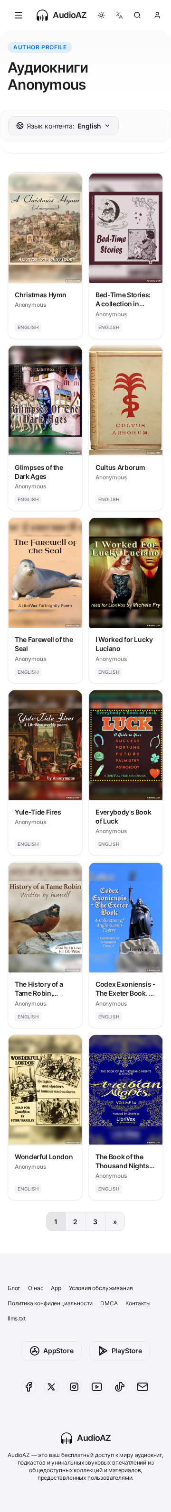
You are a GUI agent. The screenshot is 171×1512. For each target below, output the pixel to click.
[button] (18, 15)
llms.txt (17, 1318)
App (56, 1288)
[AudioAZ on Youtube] (96, 1386)
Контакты (138, 1303)
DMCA (108, 1303)
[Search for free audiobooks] (137, 15)
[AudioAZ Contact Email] (142, 1386)
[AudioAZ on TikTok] (119, 1386)
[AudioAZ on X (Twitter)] (51, 1386)
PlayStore (127, 1351)
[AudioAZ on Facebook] (28, 1386)
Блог (14, 1288)
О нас (35, 1288)
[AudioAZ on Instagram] (74, 1386)
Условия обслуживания (101, 1288)
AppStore (58, 1351)
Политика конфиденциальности (50, 1303)
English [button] (64, 126)
